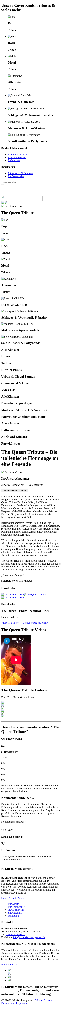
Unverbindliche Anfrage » (14, 490)
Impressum (21, 1003)
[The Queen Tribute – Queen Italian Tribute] (12, 594)
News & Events (16, 909)
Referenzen (14, 160)
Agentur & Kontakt (18, 154)
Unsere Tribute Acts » (12, 898)
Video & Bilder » (10, 622)
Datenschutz (7, 1003)
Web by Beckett (43, 1000)
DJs (42, 990)
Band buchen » (9, 964)
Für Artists (13, 903)
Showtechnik (15, 912)
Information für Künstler (20, 173)
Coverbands (9, 990)
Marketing (13, 915)
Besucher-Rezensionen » (36, 622)
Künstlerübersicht (17, 157)
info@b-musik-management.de (29, 937)
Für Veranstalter (16, 176)
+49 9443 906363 (15, 934)
